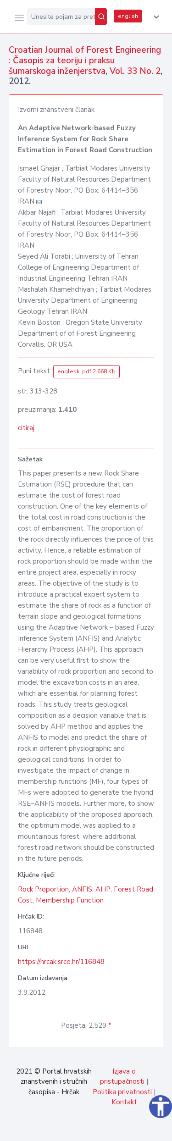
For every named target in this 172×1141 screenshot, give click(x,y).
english (128, 16)
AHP (103, 889)
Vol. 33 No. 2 (135, 71)
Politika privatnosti (122, 1092)
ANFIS (82, 889)
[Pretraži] (101, 16)
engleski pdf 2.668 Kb (86, 371)
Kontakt (124, 1102)
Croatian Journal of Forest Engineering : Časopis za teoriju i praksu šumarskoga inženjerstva (85, 60)
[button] (154, 17)
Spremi (96, 1129)
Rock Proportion (43, 889)
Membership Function (70, 900)
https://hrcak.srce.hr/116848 (61, 961)
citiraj (26, 427)
